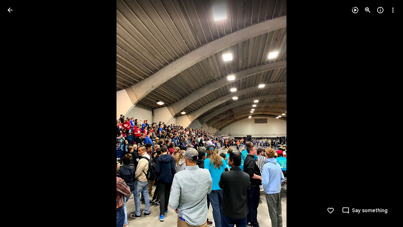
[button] (17, 113)
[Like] (330, 210)
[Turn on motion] (355, 10)
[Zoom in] (367, 10)
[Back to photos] (10, 10)
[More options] (393, 10)
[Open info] (380, 10)
